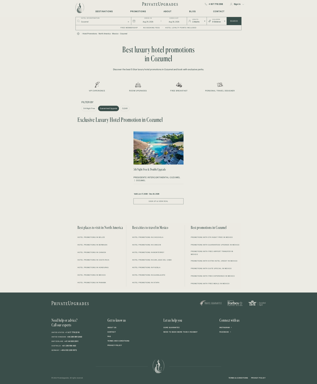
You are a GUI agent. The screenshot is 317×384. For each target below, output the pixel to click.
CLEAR (125, 108)
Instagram (225, 327)
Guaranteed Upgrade (108, 108)
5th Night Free (89, 108)
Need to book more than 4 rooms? (180, 332)
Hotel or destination (90, 18)
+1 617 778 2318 (216, 4)
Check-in (148, 18)
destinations (104, 11)
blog (192, 11)
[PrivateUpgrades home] (79, 8)
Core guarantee (171, 327)
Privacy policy (114, 345)
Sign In (237, 4)
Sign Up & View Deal (158, 201)
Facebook (225, 332)
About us (112, 327)
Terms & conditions (238, 378)
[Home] (78, 33)
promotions (138, 11)
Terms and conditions (118, 341)
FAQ (109, 336)
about (168, 11)
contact (219, 11)
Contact (111, 332)
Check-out (174, 18)
